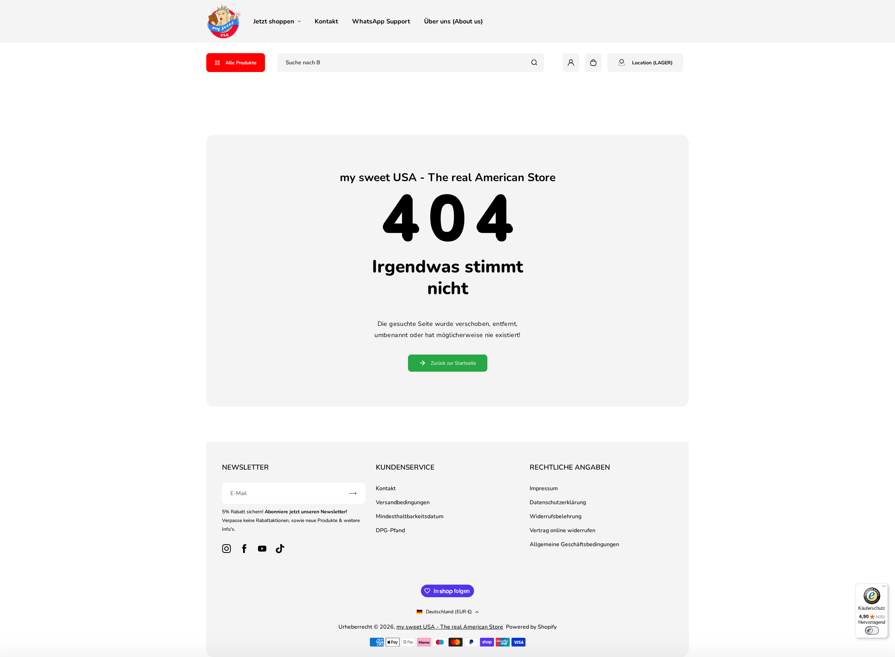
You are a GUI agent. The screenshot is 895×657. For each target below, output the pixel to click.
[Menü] (884, 588)
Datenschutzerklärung (410, 369)
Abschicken (447, 387)
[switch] (872, 630)
